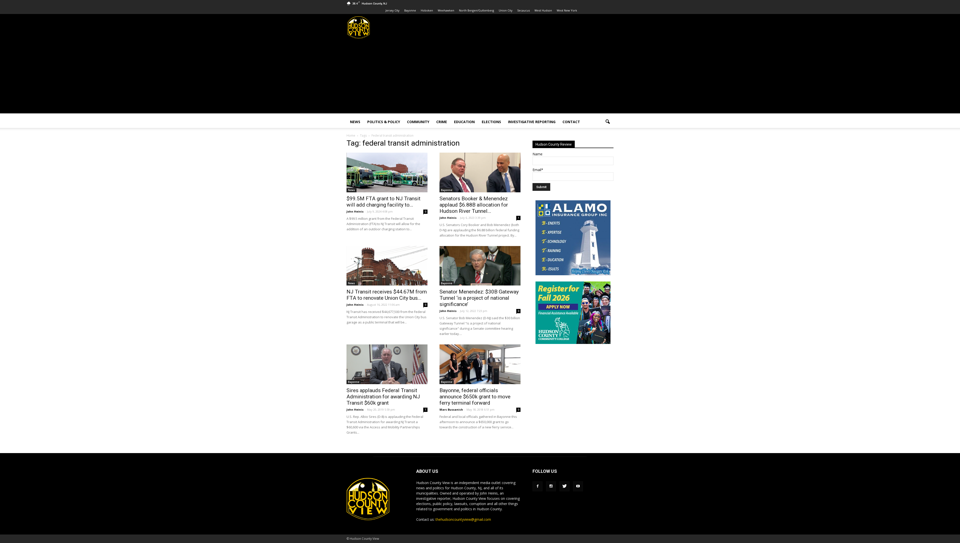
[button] (608, 122)
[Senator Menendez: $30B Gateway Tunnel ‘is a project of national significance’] (480, 266)
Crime (441, 121)
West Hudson (543, 10)
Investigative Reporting (532, 121)
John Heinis (355, 211)
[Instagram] (551, 486)
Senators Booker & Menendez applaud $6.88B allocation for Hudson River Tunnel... (474, 205)
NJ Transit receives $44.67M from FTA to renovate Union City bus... (386, 295)
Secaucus (523, 10)
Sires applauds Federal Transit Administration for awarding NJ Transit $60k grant (383, 396)
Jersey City (393, 10)
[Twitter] (565, 486)
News (355, 121)
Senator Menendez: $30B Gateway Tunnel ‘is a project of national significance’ (479, 298)
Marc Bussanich (451, 409)
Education (464, 121)
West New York (567, 10)
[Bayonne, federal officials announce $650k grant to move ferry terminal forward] (480, 364)
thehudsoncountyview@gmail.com (463, 519)
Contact (571, 121)
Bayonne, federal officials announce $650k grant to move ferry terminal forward (475, 396)
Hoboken (427, 10)
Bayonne (410, 10)
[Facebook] (537, 486)
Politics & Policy (383, 121)
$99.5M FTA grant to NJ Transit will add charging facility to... (383, 202)
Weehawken (446, 10)
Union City (505, 10)
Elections (491, 121)
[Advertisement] (480, 78)
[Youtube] (578, 486)
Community (418, 121)
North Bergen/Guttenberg (476, 10)
